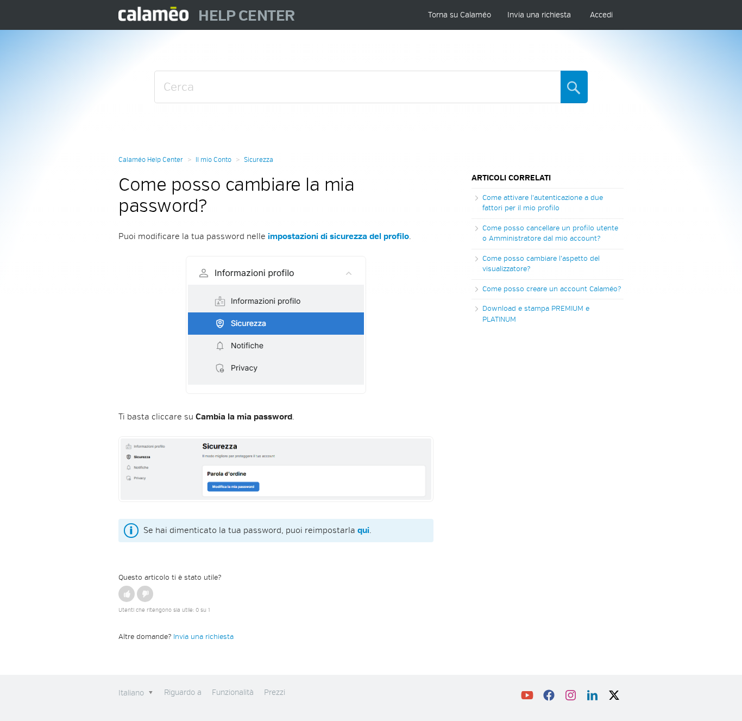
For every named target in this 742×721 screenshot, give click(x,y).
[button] (126, 594)
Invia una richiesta (539, 15)
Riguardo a (183, 692)
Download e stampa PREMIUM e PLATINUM (535, 314)
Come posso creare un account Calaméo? (551, 289)
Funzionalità (233, 692)
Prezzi (274, 692)
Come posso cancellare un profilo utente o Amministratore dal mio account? (550, 233)
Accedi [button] (601, 15)
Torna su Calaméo (459, 15)
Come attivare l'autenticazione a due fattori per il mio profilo (542, 203)
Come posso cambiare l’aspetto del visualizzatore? (541, 264)
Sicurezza (258, 160)
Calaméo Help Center (150, 160)
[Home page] (154, 15)
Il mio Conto (213, 160)
